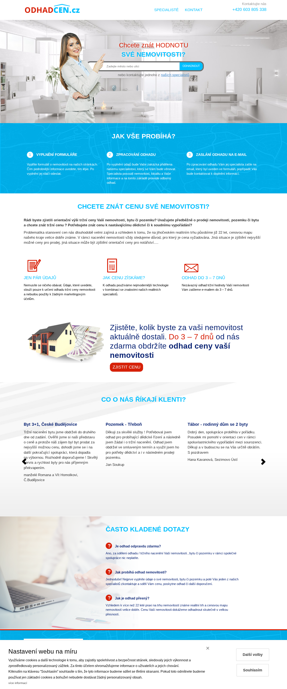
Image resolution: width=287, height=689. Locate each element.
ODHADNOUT (191, 66)
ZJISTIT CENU (126, 367)
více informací (17, 683)
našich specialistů (175, 75)
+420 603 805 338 (249, 9)
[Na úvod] (52, 8)
